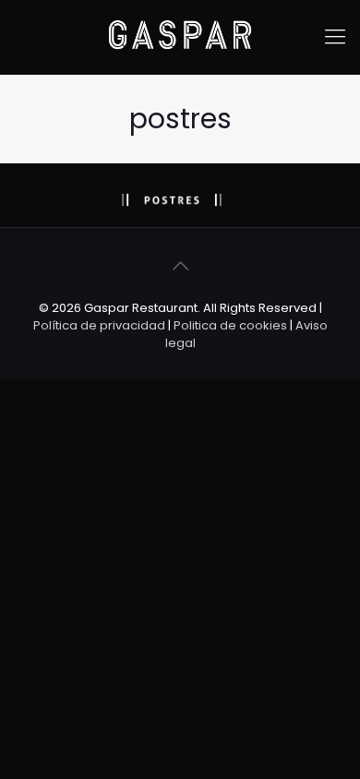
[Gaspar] (180, 37)
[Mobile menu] (335, 37)
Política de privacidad (99, 325)
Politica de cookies (230, 325)
